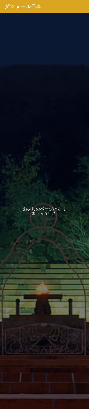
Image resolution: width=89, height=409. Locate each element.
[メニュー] (82, 6)
